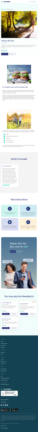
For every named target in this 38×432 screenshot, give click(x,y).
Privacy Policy (3, 425)
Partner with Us (4, 361)
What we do (3, 352)
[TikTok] (5, 405)
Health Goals (3, 345)
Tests (5, 9)
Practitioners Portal (4, 384)
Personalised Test (4, 343)
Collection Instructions (5, 378)
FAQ (1, 354)
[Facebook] (1, 405)
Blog (1, 376)
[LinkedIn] (7, 405)
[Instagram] (3, 405)
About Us (2, 359)
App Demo (3, 347)
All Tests (2, 341)
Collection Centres (4, 380)
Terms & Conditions (4, 428)
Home (2, 9)
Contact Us (3, 363)
